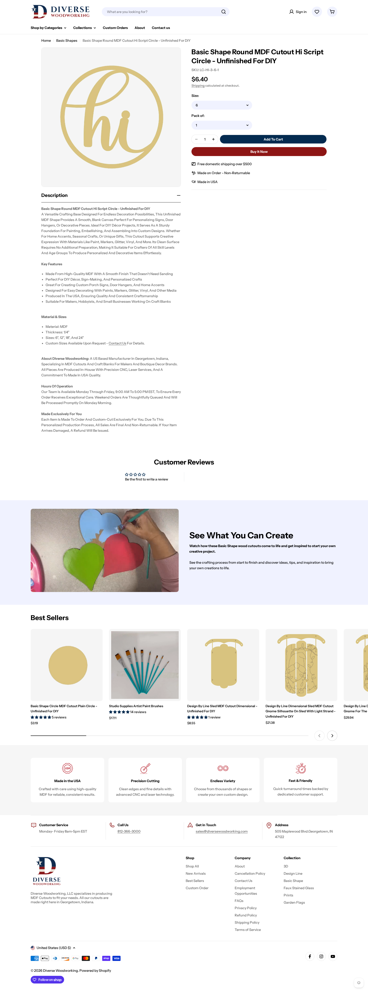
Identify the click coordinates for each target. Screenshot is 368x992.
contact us (117, 343)
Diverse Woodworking (60, 970)
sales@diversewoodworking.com (222, 831)
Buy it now (259, 151)
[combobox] (166, 11)
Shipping (198, 85)
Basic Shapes (66, 40)
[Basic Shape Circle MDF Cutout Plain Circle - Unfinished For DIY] (67, 665)
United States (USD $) (54, 948)
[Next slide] (332, 736)
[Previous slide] (319, 736)
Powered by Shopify (95, 970)
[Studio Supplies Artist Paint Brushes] (145, 665)
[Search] (223, 11)
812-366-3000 (129, 831)
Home (46, 40)
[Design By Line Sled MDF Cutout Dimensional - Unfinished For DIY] (223, 665)
